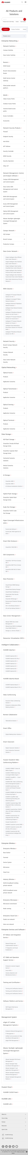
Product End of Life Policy (8, 21)
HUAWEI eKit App (9, 1134)
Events (17, 21)
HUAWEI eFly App (9, 1138)
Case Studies (23, 21)
